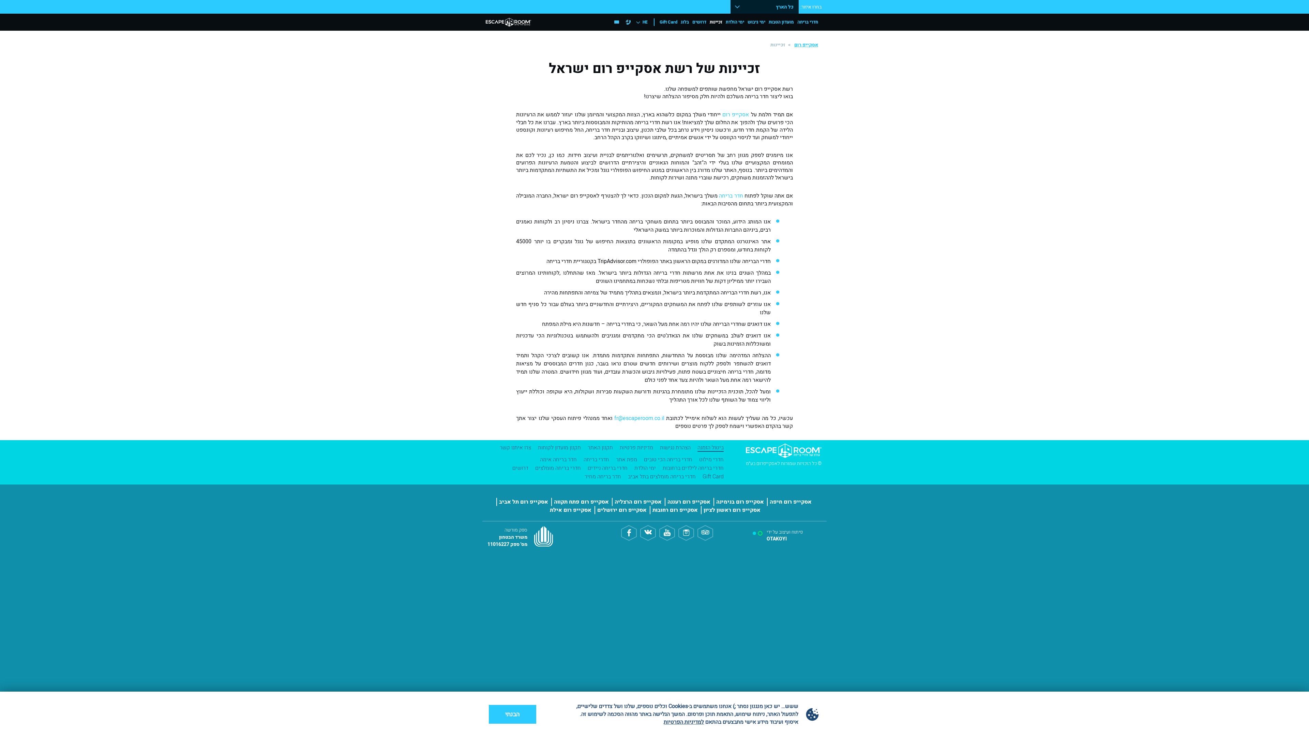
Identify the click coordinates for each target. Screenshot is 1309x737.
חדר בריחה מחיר (603, 477)
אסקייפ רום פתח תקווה (581, 502)
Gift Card (668, 22)
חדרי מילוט (711, 460)
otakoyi (777, 539)
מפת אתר (626, 460)
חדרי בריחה (807, 22)
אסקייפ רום (806, 44)
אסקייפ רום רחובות (675, 510)
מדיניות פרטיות (636, 448)
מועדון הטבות (781, 22)
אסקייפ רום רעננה (688, 502)
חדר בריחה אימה (558, 460)
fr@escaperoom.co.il (639, 418)
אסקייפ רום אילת (570, 510)
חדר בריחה (731, 196)
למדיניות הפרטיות (684, 722)
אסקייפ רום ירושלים (622, 510)
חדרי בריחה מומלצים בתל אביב (662, 477)
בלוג (685, 22)
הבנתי (512, 714)
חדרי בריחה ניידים (608, 468)
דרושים (699, 22)
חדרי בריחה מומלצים (558, 468)
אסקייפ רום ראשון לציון (732, 510)
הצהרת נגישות (675, 448)
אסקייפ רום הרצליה (638, 502)
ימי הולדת (735, 22)
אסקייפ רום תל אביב (523, 502)
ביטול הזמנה (710, 448)
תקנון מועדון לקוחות (559, 448)
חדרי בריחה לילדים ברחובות (693, 468)
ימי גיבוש (756, 22)
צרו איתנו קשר (515, 448)
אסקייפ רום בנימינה (740, 502)
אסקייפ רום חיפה (791, 502)
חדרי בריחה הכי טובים (668, 460)
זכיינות (716, 22)
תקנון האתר (600, 448)
